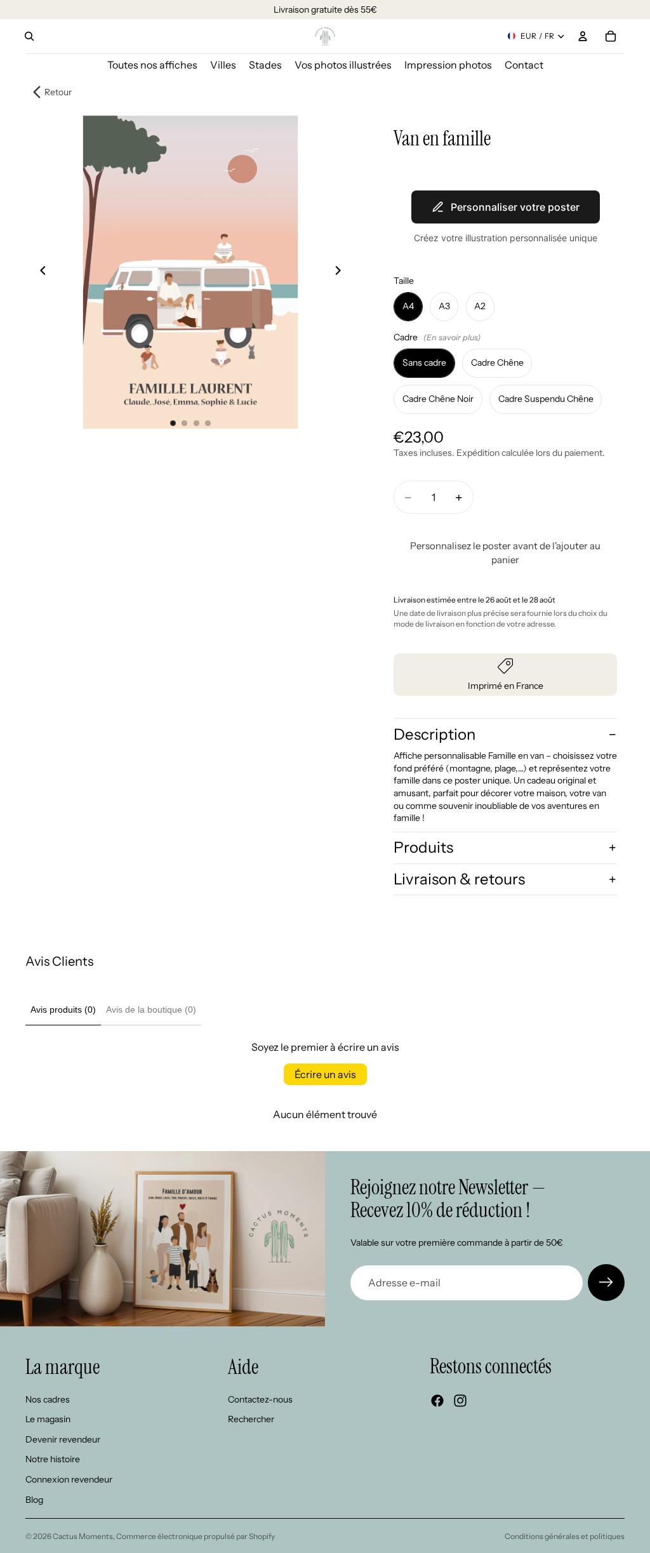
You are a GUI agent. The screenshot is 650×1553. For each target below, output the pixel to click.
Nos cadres (47, 1399)
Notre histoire (52, 1459)
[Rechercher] (29, 36)
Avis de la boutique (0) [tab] (151, 1009)
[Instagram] (460, 1401)
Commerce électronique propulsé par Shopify (195, 1536)
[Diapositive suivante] (341, 272)
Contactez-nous (260, 1399)
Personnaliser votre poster (515, 207)
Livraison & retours (459, 879)
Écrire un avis (325, 1074)
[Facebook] (437, 1401)
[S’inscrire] (606, 1282)
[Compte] (583, 36)
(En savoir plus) (452, 337)
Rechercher (251, 1419)
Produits (423, 847)
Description (434, 734)
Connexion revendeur (68, 1479)
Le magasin (47, 1419)
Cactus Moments (83, 1536)
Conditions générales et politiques (565, 1536)
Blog (34, 1499)
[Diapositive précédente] (39, 272)
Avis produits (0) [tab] (63, 1009)
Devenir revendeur (62, 1439)
